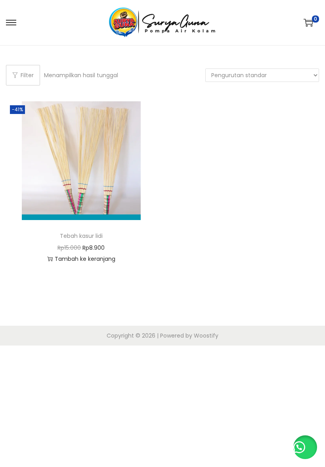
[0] (308, 22)
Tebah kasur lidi (81, 236)
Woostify (206, 336)
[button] (305, 447)
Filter (27, 75)
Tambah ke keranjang (85, 259)
